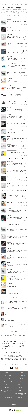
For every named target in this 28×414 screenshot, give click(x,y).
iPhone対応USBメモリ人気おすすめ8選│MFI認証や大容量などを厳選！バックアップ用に (17, 251)
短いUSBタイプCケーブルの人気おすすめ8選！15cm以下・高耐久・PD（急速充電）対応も (17, 237)
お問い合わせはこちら (21, 397)
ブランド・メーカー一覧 (7, 381)
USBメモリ (9, 27)
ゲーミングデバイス (10, 176)
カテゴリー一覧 (7, 378)
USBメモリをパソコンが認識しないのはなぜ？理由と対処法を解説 (17, 265)
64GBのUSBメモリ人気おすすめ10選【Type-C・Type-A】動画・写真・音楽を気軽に (17, 292)
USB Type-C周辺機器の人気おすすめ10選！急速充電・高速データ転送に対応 (16, 286)
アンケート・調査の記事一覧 (7, 375)
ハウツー (8, 136)
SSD (8, 201)
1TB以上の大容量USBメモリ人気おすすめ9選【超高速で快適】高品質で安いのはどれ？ (17, 230)
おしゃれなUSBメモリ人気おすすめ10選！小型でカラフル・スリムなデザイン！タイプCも (17, 279)
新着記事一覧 (7, 372)
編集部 (7, 384)
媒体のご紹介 (21, 384)
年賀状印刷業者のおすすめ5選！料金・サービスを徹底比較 (16, 314)
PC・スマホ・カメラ (9, 4)
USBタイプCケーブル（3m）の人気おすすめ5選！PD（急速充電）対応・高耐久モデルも (17, 272)
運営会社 (21, 387)
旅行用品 (8, 183)
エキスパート (21, 381)
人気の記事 (21, 372)
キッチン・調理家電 (10, 161)
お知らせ (21, 390)
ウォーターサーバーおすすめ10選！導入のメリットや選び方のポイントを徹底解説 (16, 319)
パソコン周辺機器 (9, 34)
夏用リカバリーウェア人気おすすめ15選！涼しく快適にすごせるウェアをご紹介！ (16, 325)
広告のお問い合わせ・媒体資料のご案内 (21, 394)
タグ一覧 (21, 378)
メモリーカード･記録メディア (11, 63)
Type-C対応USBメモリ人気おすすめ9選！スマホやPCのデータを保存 (17, 258)
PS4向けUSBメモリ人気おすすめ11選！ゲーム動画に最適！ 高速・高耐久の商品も (17, 244)
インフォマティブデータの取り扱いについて (7, 391)
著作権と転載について (7, 387)
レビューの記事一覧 (21, 375)
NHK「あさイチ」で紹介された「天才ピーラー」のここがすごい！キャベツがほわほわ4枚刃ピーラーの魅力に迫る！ (16, 308)
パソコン (16, 4)
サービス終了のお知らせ (7, 397)
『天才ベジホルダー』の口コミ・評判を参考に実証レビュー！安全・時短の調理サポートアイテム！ (16, 302)
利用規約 (14, 404)
